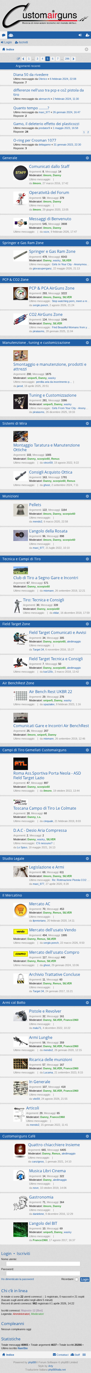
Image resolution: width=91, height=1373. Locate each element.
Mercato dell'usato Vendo (52, 930)
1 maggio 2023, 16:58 (65, 128)
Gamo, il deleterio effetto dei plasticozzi (46, 123)
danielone (38, 1213)
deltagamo (45, 144)
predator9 (44, 128)
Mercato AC (39, 904)
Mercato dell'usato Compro (54, 952)
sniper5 (32, 377)
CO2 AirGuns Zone (46, 314)
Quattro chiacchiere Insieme (54, 1145)
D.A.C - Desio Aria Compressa (40, 830)
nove (36, 1187)
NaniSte (23, 1348)
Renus (55, 458)
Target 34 (38, 649)
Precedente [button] (23, 58)
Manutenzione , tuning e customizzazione (36, 342)
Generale (9, 158)
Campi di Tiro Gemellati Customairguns (34, 750)
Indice (10, 1354)
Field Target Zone (16, 624)
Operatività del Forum (49, 192)
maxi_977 (44, 112)
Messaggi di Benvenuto (50, 219)
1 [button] (29, 58)
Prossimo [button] (73, 58)
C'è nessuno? (44, 843)
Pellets (35, 505)
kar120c (48, 671)
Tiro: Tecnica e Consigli (43, 600)
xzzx (46, 231)
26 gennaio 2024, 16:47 (66, 112)
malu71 (37, 1027)
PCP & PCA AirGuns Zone (51, 288)
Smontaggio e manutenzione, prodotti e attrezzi (49, 367)
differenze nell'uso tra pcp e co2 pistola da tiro (48, 92)
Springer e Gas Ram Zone (23, 242)
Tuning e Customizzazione (52, 395)
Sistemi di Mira (14, 423)
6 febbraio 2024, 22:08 (63, 78)
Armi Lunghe (40, 1037)
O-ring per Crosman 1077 (34, 140)
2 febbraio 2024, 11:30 (66, 98)
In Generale (39, 1082)
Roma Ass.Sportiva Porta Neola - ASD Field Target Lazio (47, 775)
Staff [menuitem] (77, 1354)
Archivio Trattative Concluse (54, 974)
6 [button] (52, 58)
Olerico (43, 78)
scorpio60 (43, 458)
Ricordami (67, 1279)
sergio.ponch (40, 305)
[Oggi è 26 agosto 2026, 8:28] (86, 49)
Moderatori (37, 1313)
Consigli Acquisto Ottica (50, 472)
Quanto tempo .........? (31, 108)
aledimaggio (74, 641)
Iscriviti (23, 42)
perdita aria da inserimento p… (54, 381)
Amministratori (21, 1313)
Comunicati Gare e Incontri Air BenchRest (51, 725)
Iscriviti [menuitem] (88, 36)
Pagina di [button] (18, 58)
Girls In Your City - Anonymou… (70, 264)
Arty (50, 1365)
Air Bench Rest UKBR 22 (50, 691)
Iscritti (12, 36)
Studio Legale (13, 858)
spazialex (49, 704)
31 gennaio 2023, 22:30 (67, 144)
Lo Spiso (22, 847)
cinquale (48, 821)
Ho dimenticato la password (17, 1279)
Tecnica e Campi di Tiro (21, 559)
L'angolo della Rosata (48, 531)
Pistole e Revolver (45, 1011)
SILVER (66, 260)
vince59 (48, 462)
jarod (20, 385)
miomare (48, 590)
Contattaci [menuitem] (62, 1354)
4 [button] (42, 58)
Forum (4, 36)
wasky (57, 260)
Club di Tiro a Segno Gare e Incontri (45, 578)
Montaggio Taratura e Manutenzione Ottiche (46, 447)
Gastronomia (41, 1197)
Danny (57, 175)
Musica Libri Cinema (47, 1171)
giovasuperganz (42, 268)
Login (8, 42)
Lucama (48, 1072)
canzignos (38, 1161)
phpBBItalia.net (57, 1369)
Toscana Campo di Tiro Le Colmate (44, 808)
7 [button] (57, 58)
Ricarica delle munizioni (50, 1059)
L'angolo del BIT (43, 1223)
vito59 (36, 1098)
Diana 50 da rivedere (30, 74)
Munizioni (10, 496)
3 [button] (37, 58)
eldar (56, 612)
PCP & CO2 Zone (15, 279)
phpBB (32, 1362)
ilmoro (47, 175)
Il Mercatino (12, 895)
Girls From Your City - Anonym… (71, 408)
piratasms (38, 331)
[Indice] (45, 15)
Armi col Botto (13, 1002)
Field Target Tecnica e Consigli (56, 659)
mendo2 (37, 521)
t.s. (39, 816)
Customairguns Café (18, 1136)
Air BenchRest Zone (18, 683)
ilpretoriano (39, 920)
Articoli (32, 1108)
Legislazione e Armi (46, 867)
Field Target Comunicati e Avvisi (57, 632)
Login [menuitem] (81, 36)
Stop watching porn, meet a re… (71, 301)
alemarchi (44, 98)
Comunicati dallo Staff (49, 166)
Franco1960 (71, 1019)
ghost (46, 485)
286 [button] (67, 58)
